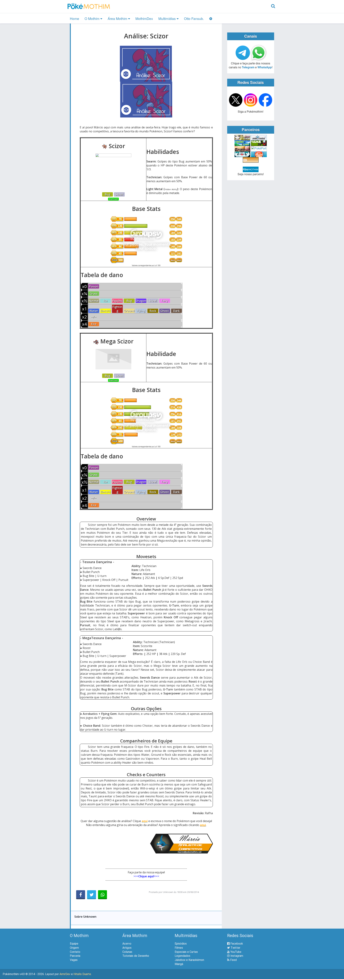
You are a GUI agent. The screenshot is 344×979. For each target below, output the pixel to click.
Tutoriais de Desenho (135, 955)
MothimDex (144, 18)
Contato (75, 952)
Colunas (127, 952)
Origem (74, 947)
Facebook (236, 943)
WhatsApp (264, 67)
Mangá (179, 964)
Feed (233, 960)
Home (74, 18)
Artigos (127, 947)
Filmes (179, 947)
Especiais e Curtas (186, 952)
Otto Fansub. (194, 18)
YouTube (235, 952)
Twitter (235, 947)
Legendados (182, 955)
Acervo (126, 943)
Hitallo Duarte (82, 974)
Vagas (74, 960)
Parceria (75, 955)
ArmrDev (64, 974)
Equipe (74, 943)
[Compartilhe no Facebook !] (80, 894)
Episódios (181, 943)
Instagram (236, 955)
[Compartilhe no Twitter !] (91, 894)
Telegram (248, 67)
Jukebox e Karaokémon (189, 960)
